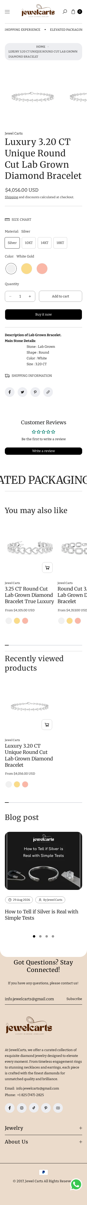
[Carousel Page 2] (40, 936)
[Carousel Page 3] (47, 936)
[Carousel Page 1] (34, 936)
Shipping (11, 197)
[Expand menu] (7, 11)
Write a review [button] (43, 451)
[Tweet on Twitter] (22, 392)
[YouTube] (58, 1108)
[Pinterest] (46, 1108)
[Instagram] (22, 1108)
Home (40, 46)
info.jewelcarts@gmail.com (37, 1088)
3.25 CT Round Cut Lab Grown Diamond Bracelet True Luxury (29, 595)
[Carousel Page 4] (53, 936)
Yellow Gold (26, 268)
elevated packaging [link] (61, 29)
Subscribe (74, 999)
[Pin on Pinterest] (35, 392)
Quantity (12, 284)
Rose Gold (42, 268)
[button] (64, 11)
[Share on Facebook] (9, 392)
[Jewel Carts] (38, 11)
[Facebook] (9, 1108)
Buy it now (43, 314)
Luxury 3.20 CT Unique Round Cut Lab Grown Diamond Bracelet (29, 755)
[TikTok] (34, 1108)
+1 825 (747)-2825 (30, 1095)
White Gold (11, 268)
